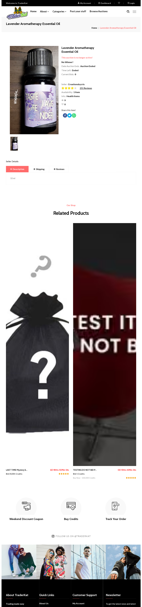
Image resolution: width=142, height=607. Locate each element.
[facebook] (65, 115)
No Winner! (67, 62)
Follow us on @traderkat (73, 536)
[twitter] (69, 115)
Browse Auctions (99, 11)
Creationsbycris (76, 84)
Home (33, 11)
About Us (43, 603)
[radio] (63, 88)
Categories (58, 11)
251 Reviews (86, 88)
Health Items (73, 96)
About (43, 11)
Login (132, 3)
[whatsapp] (74, 115)
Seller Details (12, 161)
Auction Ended (87, 66)
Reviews (60, 169)
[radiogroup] (69, 88)
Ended (75, 70)
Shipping (40, 169)
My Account (85, 3)
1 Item (76, 92)
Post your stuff (78, 11)
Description (18, 169)
